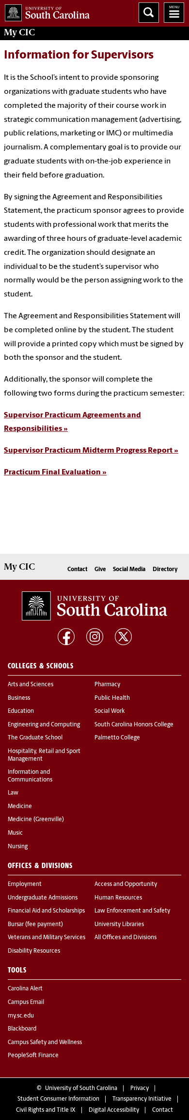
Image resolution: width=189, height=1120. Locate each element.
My (19, 32)
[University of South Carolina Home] (45, 11)
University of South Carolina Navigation (174, 12)
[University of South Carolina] (94, 606)
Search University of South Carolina (149, 12)
